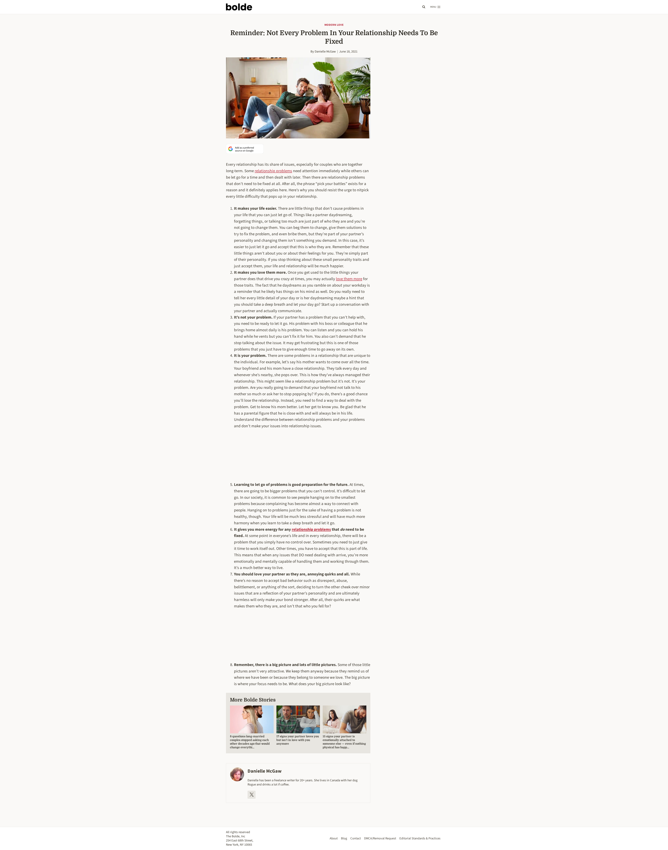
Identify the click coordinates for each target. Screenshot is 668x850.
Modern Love (334, 25)
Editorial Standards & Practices (419, 838)
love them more (349, 279)
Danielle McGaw (325, 51)
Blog (344, 838)
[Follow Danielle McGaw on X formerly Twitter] (252, 795)
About (334, 838)
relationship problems (273, 171)
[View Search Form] (424, 7)
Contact (355, 838)
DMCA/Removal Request (380, 838)
